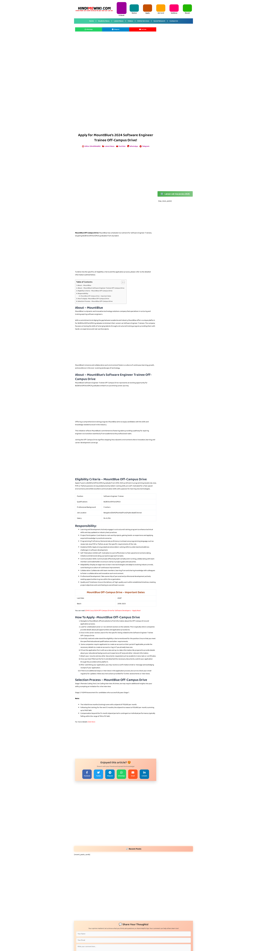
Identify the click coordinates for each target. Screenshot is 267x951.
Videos (130, 21)
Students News (104, 21)
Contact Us (174, 21)
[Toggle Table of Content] (122, 282)
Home (91, 21)
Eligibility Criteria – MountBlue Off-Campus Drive (95, 291)
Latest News (118, 21)
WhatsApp (89, 29)
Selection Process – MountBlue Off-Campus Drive (95, 301)
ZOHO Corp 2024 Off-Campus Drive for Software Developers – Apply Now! (113, 610)
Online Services (143, 21)
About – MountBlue (84, 285)
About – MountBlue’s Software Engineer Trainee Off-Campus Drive (101, 288)
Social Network (159, 21)
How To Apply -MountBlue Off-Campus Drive (93, 298)
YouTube (143, 29)
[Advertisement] (115, 58)
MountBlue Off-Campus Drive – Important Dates (96, 296)
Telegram (116, 29)
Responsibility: (83, 293)
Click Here (91, 721)
